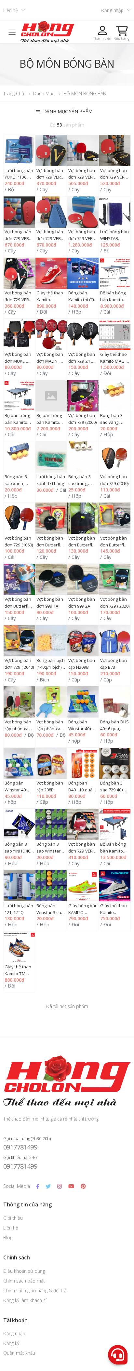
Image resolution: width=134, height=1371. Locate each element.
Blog (7, 1237)
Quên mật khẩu (19, 1353)
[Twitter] (48, 1186)
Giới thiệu (13, 1218)
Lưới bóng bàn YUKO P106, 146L (19, 177)
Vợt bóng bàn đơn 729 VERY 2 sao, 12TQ (81, 851)
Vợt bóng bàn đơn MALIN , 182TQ (49, 361)
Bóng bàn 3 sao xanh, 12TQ (16, 483)
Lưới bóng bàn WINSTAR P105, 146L (114, 238)
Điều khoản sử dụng (24, 1271)
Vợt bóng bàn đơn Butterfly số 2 (49, 545)
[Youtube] (71, 1186)
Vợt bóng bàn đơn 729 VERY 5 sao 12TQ (81, 177)
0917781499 (20, 1147)
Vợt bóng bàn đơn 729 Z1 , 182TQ (81, 361)
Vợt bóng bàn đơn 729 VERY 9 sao (81, 238)
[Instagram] (59, 1186)
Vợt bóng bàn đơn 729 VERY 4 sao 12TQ (49, 177)
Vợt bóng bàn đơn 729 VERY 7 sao (18, 238)
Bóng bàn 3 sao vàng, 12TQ (111, 422)
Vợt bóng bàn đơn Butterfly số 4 (113, 545)
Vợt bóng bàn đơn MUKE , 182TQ (18, 361)
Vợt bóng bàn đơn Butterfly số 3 (81, 545)
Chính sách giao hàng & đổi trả (34, 1290)
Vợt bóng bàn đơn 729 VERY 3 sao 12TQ (18, 299)
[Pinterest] (83, 1186)
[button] (121, 33)
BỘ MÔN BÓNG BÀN (84, 93)
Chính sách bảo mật (24, 1281)
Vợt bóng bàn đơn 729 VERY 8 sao (49, 238)
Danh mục (43, 93)
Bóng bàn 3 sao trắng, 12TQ (79, 483)
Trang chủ (13, 93)
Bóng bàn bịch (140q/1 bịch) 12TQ (50, 667)
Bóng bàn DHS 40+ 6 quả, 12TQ (114, 728)
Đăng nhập (112, 10)
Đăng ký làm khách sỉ (25, 1300)
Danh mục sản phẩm (68, 111)
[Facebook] (37, 1186)
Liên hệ (10, 10)
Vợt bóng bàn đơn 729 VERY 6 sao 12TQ (113, 177)
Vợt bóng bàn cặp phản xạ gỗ (18, 728)
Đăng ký (11, 1343)
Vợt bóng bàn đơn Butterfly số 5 (18, 606)
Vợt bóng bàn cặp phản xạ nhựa (49, 728)
